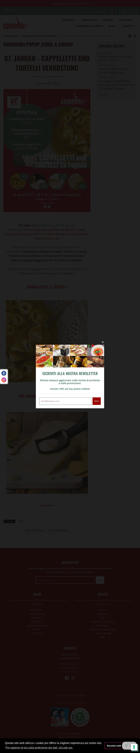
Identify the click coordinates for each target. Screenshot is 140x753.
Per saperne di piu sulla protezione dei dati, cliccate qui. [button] (39, 747)
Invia (96, 401)
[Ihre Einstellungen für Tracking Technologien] (134, 747)
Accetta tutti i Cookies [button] (120, 745)
